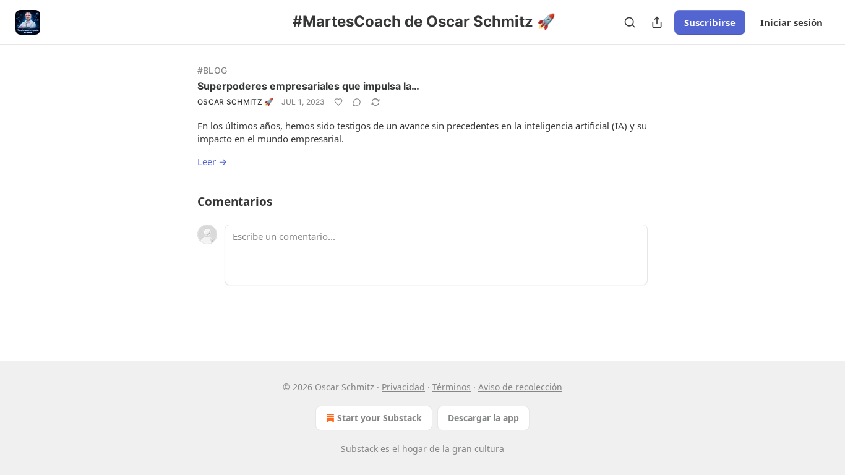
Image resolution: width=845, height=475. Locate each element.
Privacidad (403, 387)
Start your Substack (379, 418)
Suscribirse (710, 22)
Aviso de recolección (520, 387)
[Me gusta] (338, 102)
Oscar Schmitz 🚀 (235, 101)
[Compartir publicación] (657, 22)
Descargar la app (483, 418)
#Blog (212, 70)
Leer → (212, 161)
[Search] (629, 22)
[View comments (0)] (357, 102)
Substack (359, 449)
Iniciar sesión (791, 22)
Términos (451, 387)
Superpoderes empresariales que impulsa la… (308, 86)
